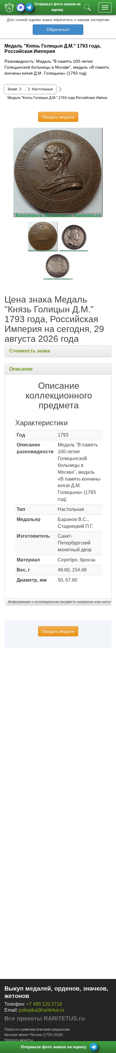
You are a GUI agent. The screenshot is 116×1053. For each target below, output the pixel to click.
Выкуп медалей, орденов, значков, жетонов (56, 992)
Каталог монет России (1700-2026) (33, 1035)
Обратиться (58, 29)
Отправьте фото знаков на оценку (57, 6)
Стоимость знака (29, 350)
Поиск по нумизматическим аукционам (37, 1029)
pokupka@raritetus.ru (41, 1010)
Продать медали (58, 116)
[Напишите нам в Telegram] (29, 7)
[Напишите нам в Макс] (20, 7)
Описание (21, 369)
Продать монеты (18, 1040)
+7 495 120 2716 (44, 1004)
